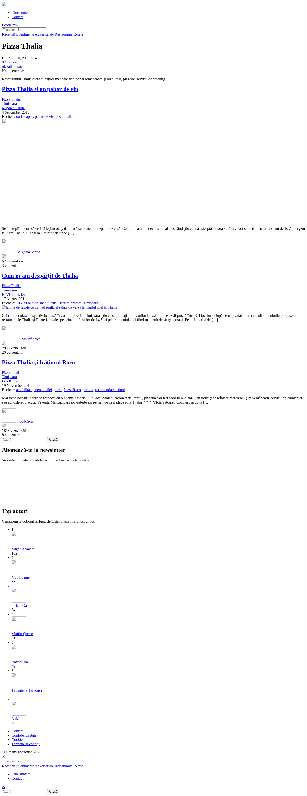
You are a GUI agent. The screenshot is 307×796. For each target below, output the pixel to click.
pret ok (88, 390)
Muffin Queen (22, 634)
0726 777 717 (12, 62)
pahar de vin (44, 116)
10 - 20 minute (27, 303)
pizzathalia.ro (12, 66)
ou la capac (24, 116)
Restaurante (63, 34)
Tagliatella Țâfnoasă (27, 690)
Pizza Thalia (11, 99)
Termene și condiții (26, 744)
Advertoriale (44, 34)
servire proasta (70, 303)
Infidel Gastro (22, 605)
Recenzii (8, 34)
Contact (17, 17)
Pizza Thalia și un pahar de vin (40, 89)
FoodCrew (10, 25)
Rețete (78, 34)
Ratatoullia (20, 662)
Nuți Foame (21, 577)
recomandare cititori (110, 390)
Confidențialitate (24, 735)
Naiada (17, 718)
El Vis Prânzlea (13, 294)
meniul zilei (49, 303)
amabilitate (24, 390)
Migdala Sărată (13, 108)
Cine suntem (21, 13)
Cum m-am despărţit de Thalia (40, 276)
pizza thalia (64, 116)
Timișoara (9, 104)
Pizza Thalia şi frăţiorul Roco (38, 362)
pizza (58, 390)
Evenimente (25, 34)
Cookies (18, 740)
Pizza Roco (72, 390)
